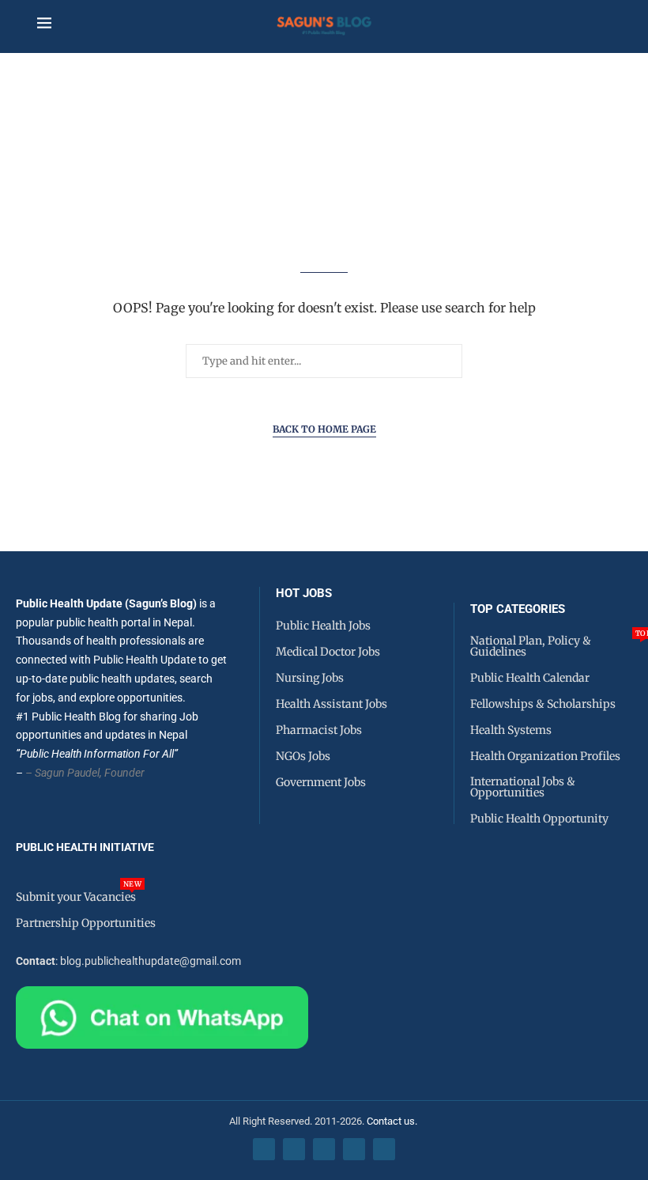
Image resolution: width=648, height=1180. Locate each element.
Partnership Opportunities (86, 922)
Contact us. (393, 1121)
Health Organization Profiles (545, 756)
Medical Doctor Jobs (328, 651)
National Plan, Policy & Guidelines (559, 646)
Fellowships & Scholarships (543, 703)
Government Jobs (321, 782)
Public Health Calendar (530, 677)
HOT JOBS (304, 593)
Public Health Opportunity (539, 818)
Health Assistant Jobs (331, 703)
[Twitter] (294, 1149)
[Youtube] (354, 1149)
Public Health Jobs (323, 625)
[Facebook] (264, 1149)
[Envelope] (384, 1149)
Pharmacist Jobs (319, 730)
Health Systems (511, 730)
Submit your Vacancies (76, 896)
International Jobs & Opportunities (522, 787)
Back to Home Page (324, 429)
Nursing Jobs (310, 677)
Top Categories (517, 609)
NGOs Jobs (303, 756)
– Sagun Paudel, (63, 772)
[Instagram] (324, 1149)
